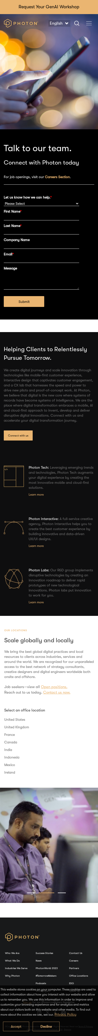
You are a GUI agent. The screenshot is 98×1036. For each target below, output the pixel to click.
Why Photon (12, 975)
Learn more (36, 494)
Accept (16, 1026)
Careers (73, 960)
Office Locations (78, 975)
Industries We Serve (16, 968)
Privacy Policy (65, 1014)
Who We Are (12, 953)
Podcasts (41, 983)
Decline (46, 1026)
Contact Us (75, 953)
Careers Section (57, 177)
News (38, 960)
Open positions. (54, 687)
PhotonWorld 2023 (47, 968)
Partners (74, 968)
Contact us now (56, 692)
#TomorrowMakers (46, 975)
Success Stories (44, 953)
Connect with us (18, 435)
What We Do (12, 960)
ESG (71, 983)
